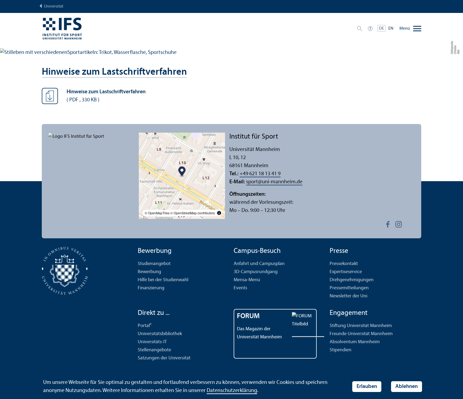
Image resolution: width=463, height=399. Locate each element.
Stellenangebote (154, 350)
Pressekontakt (344, 263)
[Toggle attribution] (219, 213)
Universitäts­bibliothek (160, 333)
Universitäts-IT (152, 342)
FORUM (248, 316)
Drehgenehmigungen (352, 280)
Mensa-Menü (247, 280)
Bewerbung (149, 271)
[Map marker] (182, 172)
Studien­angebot (154, 263)
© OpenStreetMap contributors (192, 213)
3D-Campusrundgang (256, 271)
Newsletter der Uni (348, 296)
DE (381, 28)
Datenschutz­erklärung (232, 390)
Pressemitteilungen (349, 288)
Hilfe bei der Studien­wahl (163, 280)
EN (390, 28)
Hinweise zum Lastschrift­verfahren (114, 72)
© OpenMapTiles (157, 213)
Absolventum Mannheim (355, 342)
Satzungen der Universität (164, 358)
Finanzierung (151, 288)
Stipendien (340, 350)
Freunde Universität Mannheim (361, 333)
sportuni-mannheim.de (274, 182)
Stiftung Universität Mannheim (361, 325)
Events (240, 288)
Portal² (144, 325)
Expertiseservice (346, 271)
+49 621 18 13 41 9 (260, 174)
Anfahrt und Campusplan (259, 263)
